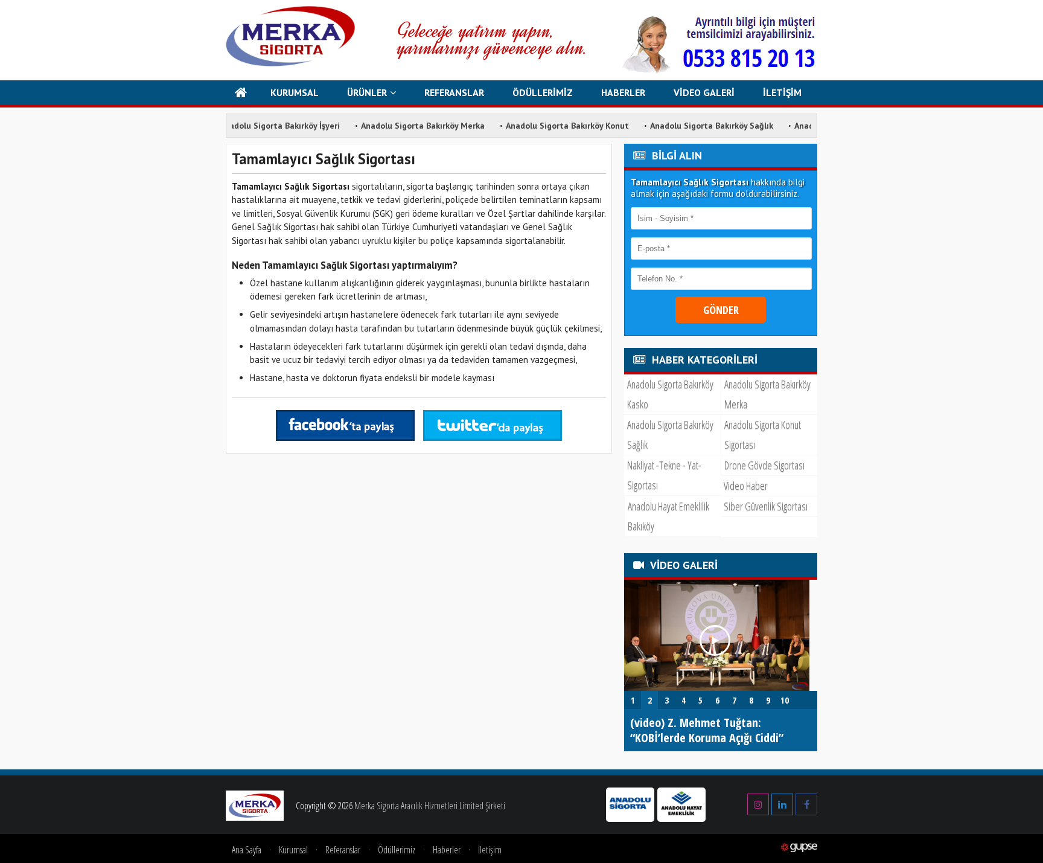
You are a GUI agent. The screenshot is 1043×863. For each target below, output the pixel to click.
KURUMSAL (294, 92)
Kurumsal (293, 849)
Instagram (758, 800)
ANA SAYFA (241, 92)
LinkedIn (782, 800)
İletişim (490, 849)
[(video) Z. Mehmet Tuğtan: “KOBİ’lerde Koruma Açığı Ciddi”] (716, 687)
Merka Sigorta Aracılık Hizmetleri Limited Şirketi (429, 805)
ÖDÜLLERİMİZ (542, 92)
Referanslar (342, 849)
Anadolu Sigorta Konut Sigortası (762, 434)
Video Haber (746, 485)
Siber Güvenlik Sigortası (766, 506)
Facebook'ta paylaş (345, 425)
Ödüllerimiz (396, 849)
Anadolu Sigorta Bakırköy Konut (546, 125)
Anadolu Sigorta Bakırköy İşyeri (259, 125)
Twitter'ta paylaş (492, 425)
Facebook (806, 800)
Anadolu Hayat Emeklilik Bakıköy (668, 516)
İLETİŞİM (782, 92)
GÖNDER (721, 310)
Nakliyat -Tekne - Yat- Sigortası (664, 475)
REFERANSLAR (454, 92)
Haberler (447, 849)
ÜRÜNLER (367, 92)
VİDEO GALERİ (704, 92)
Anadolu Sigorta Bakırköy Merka (402, 125)
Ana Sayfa (246, 849)
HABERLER (623, 92)
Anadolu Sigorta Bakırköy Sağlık (691, 125)
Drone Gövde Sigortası (764, 465)
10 (784, 700)
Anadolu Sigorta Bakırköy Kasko (670, 394)
